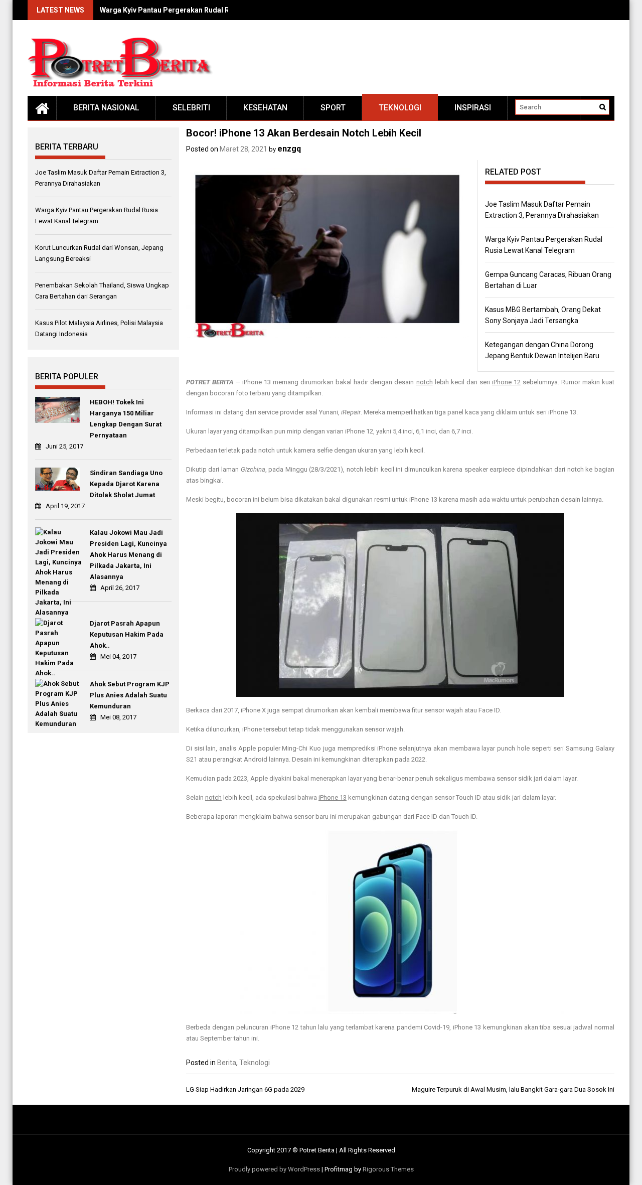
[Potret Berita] (42, 108)
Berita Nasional (106, 107)
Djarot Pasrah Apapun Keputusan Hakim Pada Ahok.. (127, 634)
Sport (333, 107)
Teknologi (400, 107)
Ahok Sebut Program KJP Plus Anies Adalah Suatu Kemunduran (130, 695)
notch (424, 382)
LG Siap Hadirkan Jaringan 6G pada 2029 (245, 1089)
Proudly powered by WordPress (274, 1169)
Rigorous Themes (388, 1169)
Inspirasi (472, 107)
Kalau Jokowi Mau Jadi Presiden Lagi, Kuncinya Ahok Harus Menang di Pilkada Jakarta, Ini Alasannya (128, 554)
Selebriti (191, 107)
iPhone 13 (332, 797)
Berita (226, 1063)
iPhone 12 (506, 382)
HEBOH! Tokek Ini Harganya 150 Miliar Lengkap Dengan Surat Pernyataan (126, 418)
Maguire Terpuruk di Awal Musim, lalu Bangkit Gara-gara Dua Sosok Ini (513, 1089)
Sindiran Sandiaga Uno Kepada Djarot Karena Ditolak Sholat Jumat (126, 484)
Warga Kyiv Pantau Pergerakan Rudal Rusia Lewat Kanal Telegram (209, 10)
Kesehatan (265, 107)
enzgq (289, 149)
